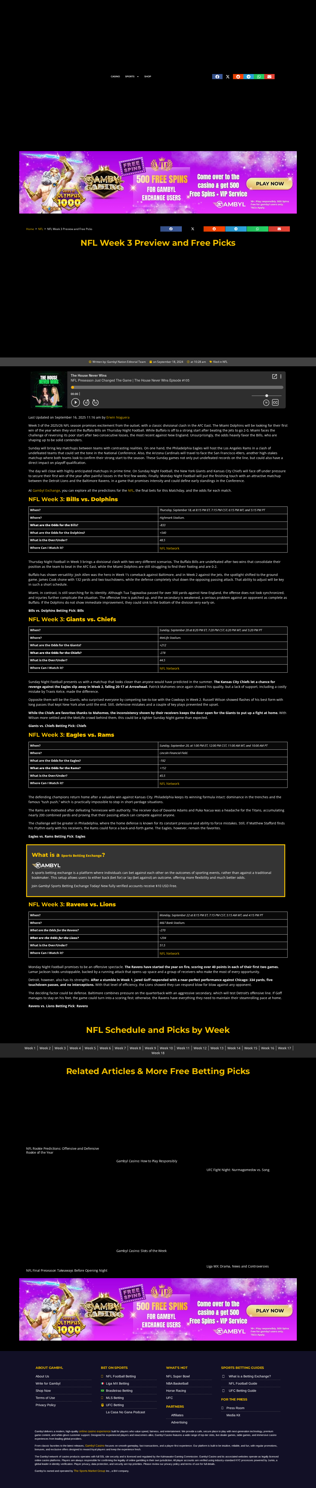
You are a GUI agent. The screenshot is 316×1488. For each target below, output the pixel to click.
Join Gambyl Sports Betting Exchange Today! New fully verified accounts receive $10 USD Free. (104, 886)
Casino (115, 76)
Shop (147, 76)
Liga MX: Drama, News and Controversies (238, 1266)
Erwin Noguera (118, 417)
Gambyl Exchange (46, 490)
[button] (217, 76)
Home (30, 229)
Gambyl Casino (95, 1445)
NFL (40, 229)
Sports (129, 76)
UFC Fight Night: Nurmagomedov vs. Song (238, 1169)
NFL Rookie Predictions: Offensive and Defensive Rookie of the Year (62, 1150)
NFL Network (169, 548)
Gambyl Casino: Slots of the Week (141, 1250)
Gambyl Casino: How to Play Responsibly (146, 1161)
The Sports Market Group (89, 1470)
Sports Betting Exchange (81, 855)
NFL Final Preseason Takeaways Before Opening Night (66, 1270)
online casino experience (95, 1431)
